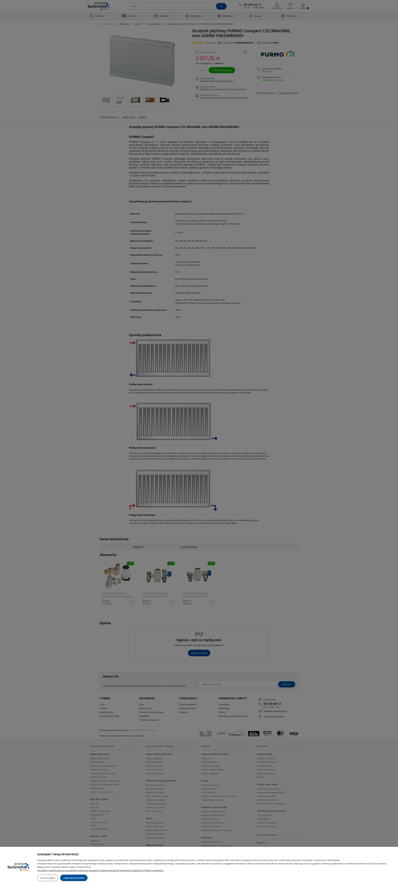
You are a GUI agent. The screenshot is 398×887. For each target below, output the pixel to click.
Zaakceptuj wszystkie (73, 877)
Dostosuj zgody (47, 877)
